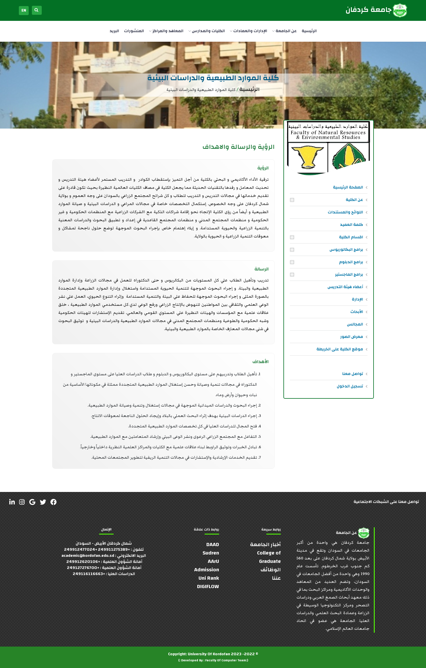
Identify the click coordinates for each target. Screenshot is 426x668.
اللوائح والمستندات (345, 212)
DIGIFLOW (208, 586)
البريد (114, 31)
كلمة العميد (351, 224)
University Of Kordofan (209, 654)
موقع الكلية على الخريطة (339, 349)
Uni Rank (209, 578)
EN (23, 10)
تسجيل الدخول (350, 386)
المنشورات (134, 31)
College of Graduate (269, 557)
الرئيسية (309, 31)
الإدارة (357, 299)
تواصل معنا (352, 374)
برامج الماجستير (349, 274)
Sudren (211, 553)
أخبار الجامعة (265, 544)
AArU (213, 561)
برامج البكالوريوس (346, 249)
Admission (206, 569)
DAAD (212, 544)
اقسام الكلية (351, 237)
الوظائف (271, 569)
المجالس (355, 324)
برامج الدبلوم (351, 262)
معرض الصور (351, 337)
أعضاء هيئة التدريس (345, 287)
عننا (276, 578)
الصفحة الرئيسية (348, 187)
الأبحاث (356, 312)
